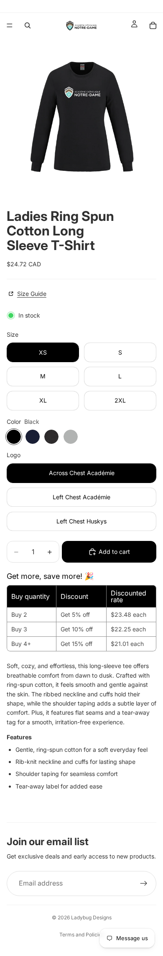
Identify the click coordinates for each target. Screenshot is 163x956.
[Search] (27, 25)
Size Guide (31, 293)
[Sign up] (144, 883)
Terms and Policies (81, 934)
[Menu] (9, 25)
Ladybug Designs (91, 917)
